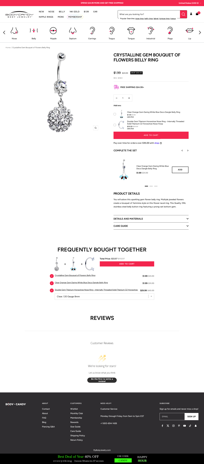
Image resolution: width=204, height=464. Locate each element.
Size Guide (75, 426)
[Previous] (4, 33)
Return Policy (76, 440)
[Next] (200, 33)
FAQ (44, 418)
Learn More (130, 117)
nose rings (139, 18)
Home (8, 47)
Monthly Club (76, 413)
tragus (173, 18)
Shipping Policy (77, 435)
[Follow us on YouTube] (184, 425)
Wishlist (74, 409)
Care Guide (75, 431)
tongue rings (164, 18)
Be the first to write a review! (102, 380)
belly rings (148, 18)
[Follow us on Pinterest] (179, 425)
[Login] (191, 14)
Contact (46, 409)
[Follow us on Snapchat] (195, 425)
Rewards (74, 422)
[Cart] (197, 14)
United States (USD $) (189, 3)
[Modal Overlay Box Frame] (102, 459)
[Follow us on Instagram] (173, 425)
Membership (76, 418)
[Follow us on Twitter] (168, 425)
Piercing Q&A (48, 426)
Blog (44, 422)
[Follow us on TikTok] (190, 425)
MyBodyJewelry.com (102, 450)
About (45, 413)
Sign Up (191, 416)
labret (156, 18)
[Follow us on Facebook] (162, 425)
